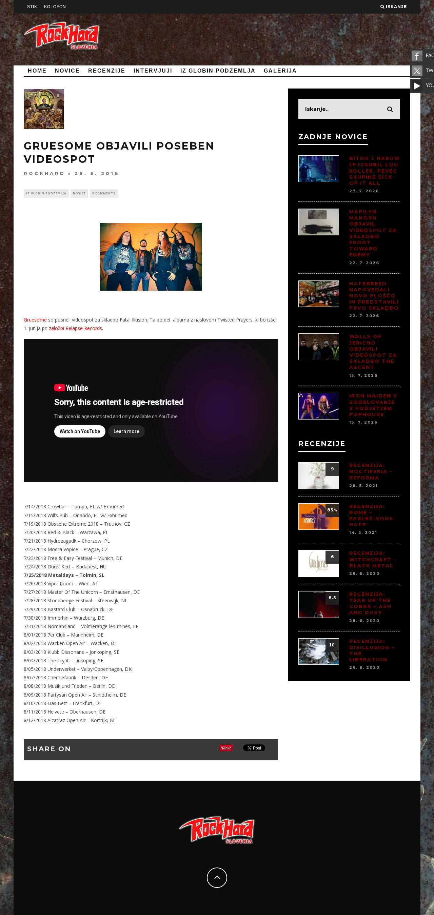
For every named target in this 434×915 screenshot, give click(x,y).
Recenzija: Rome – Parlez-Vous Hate (371, 515)
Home (37, 71)
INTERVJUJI (153, 71)
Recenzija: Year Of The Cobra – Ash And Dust (370, 603)
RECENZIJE (106, 71)
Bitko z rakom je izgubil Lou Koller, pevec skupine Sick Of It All (374, 170)
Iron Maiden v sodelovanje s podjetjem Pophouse (373, 405)
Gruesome (35, 319)
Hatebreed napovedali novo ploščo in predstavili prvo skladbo (374, 295)
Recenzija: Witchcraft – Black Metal (373, 559)
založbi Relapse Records (75, 328)
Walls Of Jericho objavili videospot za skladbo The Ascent (373, 351)
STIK (32, 7)
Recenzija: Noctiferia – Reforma (371, 471)
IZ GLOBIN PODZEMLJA (218, 71)
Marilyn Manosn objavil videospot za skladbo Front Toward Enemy (373, 233)
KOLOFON (55, 7)
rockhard (44, 173)
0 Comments (103, 193)
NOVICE (67, 71)
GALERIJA (280, 71)
